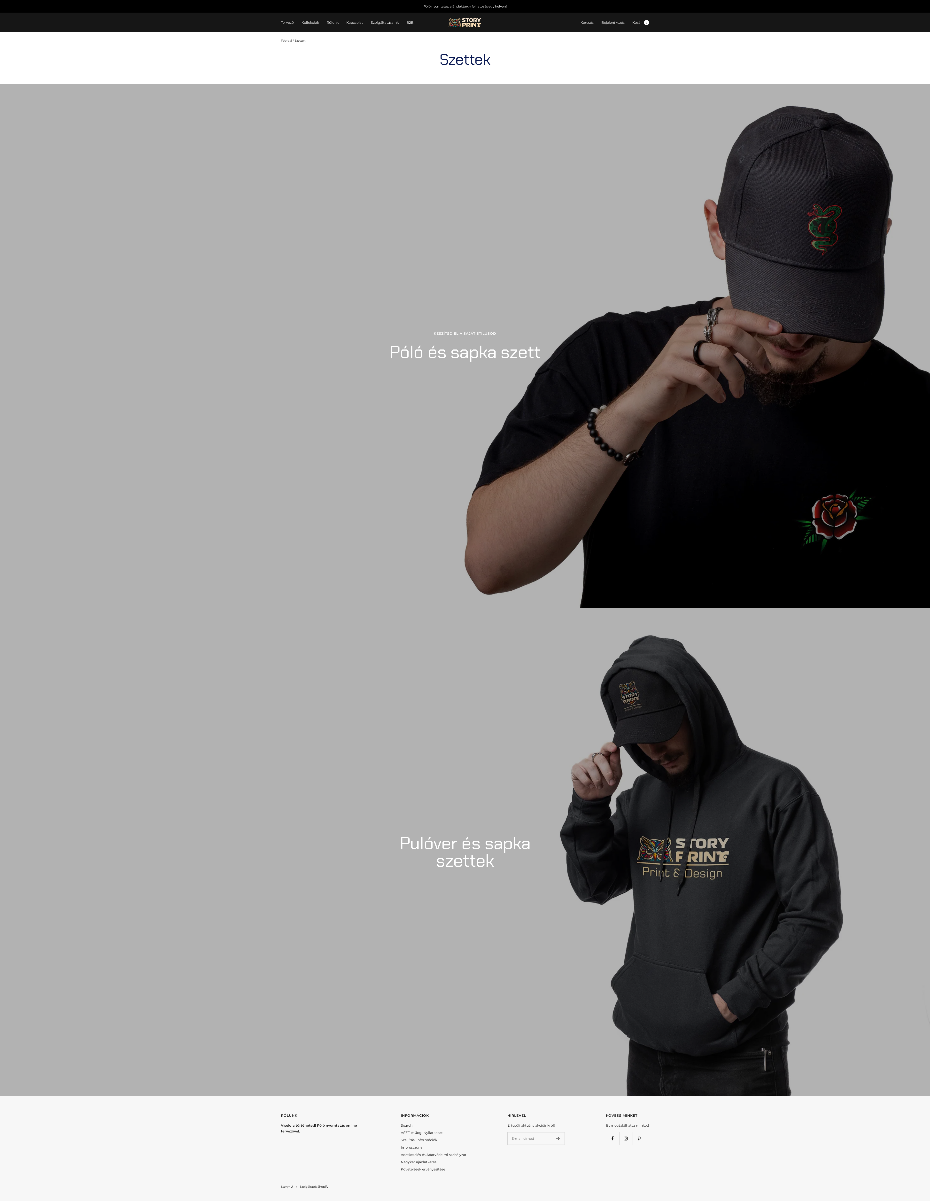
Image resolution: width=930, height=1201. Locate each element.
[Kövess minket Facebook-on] (612, 1138)
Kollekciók (310, 22)
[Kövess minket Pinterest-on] (639, 1138)
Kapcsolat (354, 22)
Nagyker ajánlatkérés (418, 1162)
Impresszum (411, 1147)
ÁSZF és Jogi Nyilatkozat (422, 1133)
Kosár (639, 22)
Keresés (587, 22)
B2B (410, 22)
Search (406, 1125)
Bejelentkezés (613, 22)
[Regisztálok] (558, 1138)
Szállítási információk (419, 1140)
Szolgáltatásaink (385, 22)
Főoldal (286, 40)
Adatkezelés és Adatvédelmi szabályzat (433, 1155)
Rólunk (333, 22)
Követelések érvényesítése (423, 1169)
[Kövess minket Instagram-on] (626, 1138)
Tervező (287, 22)
